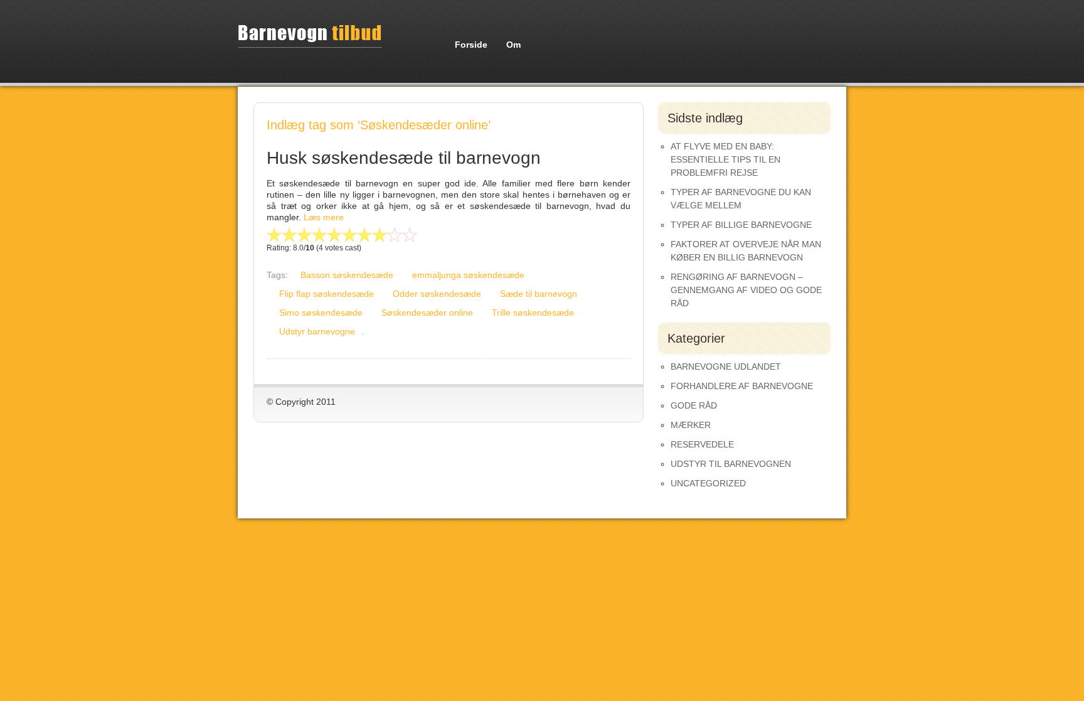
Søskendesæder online (427, 313)
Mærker (691, 425)
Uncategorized (708, 483)
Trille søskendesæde (533, 313)
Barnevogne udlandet (726, 366)
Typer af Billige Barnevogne (741, 225)
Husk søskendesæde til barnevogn (404, 158)
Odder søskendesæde (437, 294)
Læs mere (324, 217)
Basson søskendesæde (346, 275)
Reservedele (702, 444)
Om (513, 45)
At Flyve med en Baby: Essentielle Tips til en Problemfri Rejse (725, 159)
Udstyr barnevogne (317, 331)
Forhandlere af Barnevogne (742, 386)
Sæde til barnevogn (538, 294)
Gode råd (694, 405)
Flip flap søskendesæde (326, 294)
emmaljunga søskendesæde (468, 275)
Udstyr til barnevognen (731, 464)
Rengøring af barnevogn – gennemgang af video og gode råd (746, 290)
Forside (471, 45)
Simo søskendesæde (321, 313)
